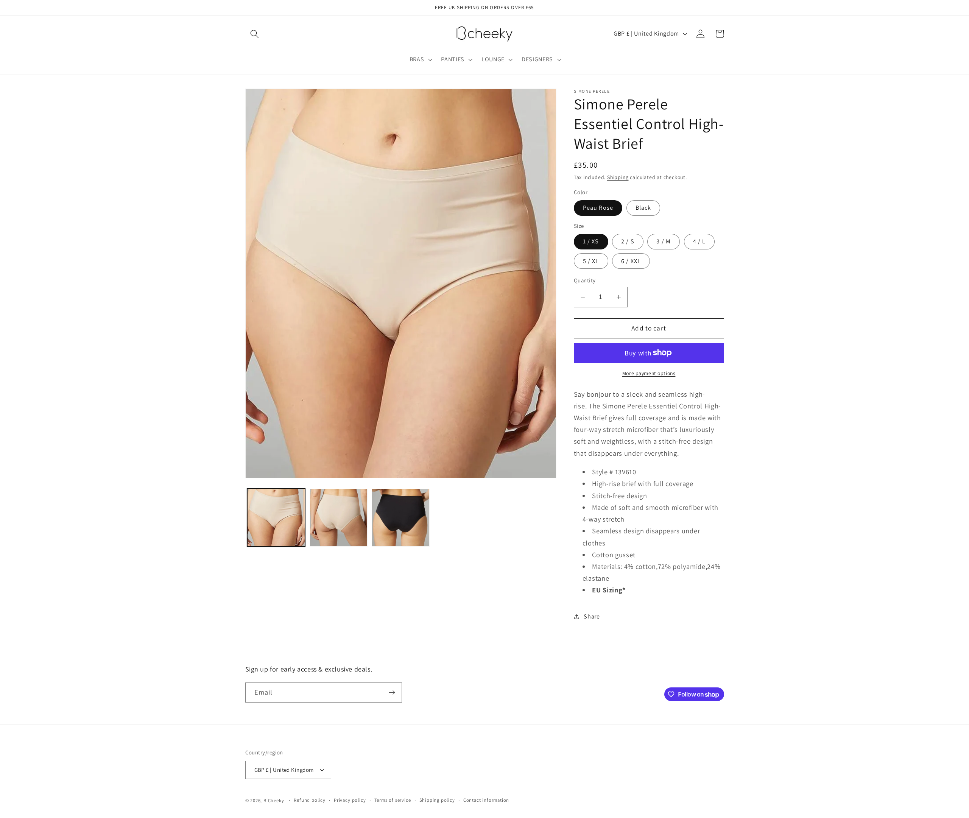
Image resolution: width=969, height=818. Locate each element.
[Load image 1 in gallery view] (276, 518)
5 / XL (591, 261)
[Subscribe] (392, 692)
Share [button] (592, 616)
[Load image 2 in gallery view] (339, 518)
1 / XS (591, 241)
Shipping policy (437, 800)
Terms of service (392, 800)
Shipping (617, 177)
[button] (255, 34)
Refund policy (309, 800)
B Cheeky (273, 800)
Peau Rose (598, 208)
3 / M (663, 241)
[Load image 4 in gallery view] (401, 518)
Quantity (585, 280)
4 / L (699, 241)
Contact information (486, 800)
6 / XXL (631, 261)
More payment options (649, 373)
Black (643, 208)
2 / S (627, 241)
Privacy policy (350, 800)
